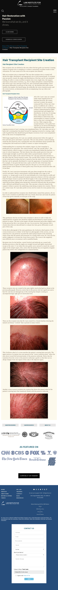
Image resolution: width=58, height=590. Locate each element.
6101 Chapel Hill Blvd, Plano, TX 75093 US (40, 495)
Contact (19, 493)
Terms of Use (27, 575)
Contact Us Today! (29, 476)
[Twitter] (40, 489)
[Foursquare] (46, 489)
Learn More (10, 32)
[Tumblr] (44, 489)
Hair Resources (12, 46)
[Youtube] (34, 489)
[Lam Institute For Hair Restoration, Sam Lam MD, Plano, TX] (29, 3)
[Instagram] (36, 489)
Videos (3, 498)
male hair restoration (13, 519)
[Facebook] (38, 489)
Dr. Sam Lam (4, 517)
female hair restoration (24, 519)
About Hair (5, 493)
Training (19, 491)
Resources (19, 498)
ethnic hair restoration (35, 519)
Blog (18, 495)
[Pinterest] (42, 489)
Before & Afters (6, 495)
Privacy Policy (40, 511)
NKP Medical (46, 504)
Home (4, 46)
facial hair (43, 519)
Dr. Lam (18, 489)
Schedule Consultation (32, 6)
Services (4, 491)
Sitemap (40, 506)
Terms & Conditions (40, 514)
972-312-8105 (23, 6)
